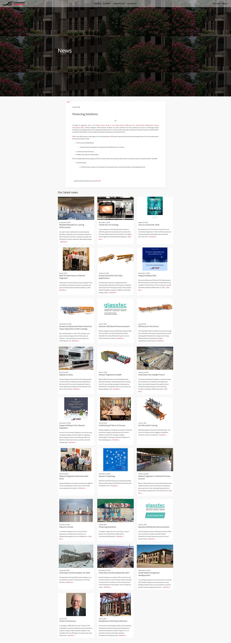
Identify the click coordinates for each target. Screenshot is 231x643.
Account (216, 3)
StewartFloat (119, 3)
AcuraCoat (132, 3)
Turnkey (97, 3)
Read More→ (64, 242)
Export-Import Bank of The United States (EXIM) (112, 125)
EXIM (73, 136)
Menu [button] (224, 3)
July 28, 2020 (97, 181)
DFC (73, 158)
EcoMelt (107, 3)
